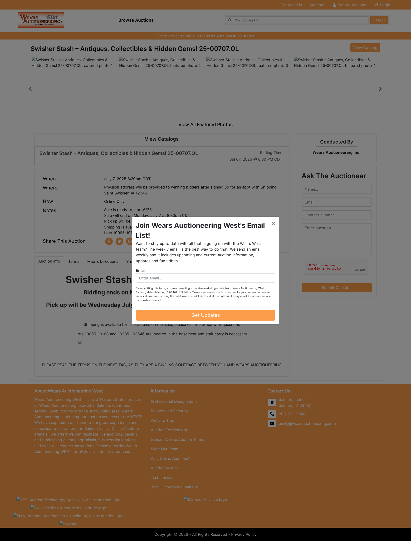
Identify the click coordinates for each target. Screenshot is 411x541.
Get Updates (205, 315)
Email (141, 270)
